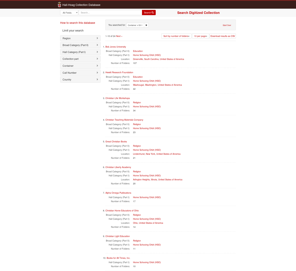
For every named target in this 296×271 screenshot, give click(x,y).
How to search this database (77, 23)
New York (150, 153)
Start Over (227, 25)
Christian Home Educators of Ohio (122, 210)
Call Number (69, 72)
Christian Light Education (117, 236)
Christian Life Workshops (117, 98)
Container (68, 65)
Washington (150, 84)
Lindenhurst (139, 153)
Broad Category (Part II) (75, 45)
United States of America (172, 59)
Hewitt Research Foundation (119, 72)
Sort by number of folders (175, 36)
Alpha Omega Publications (118, 192)
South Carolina (151, 59)
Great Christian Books (116, 141)
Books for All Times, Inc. (118, 257)
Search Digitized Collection (198, 12)
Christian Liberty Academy (118, 167)
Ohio (135, 222)
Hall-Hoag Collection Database (71, 5)
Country (67, 79)
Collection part (70, 59)
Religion (137, 102)
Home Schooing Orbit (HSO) (147, 55)
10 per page (200, 36)
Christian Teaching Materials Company (124, 119)
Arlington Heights (141, 179)
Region (67, 38)
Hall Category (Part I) (74, 52)
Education (138, 51)
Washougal (138, 84)
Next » (119, 36)
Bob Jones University (115, 46)
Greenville (138, 59)
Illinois (154, 179)
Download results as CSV (222, 36)
